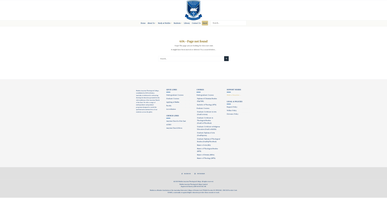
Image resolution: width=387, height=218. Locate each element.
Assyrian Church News (174, 128)
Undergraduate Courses (174, 95)
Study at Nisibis (164, 23)
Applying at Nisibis (172, 102)
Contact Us (196, 23)
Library (187, 23)
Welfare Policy (232, 110)
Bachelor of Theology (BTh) (206, 105)
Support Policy (232, 107)
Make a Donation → (234, 95)
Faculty (168, 106)
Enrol (205, 23)
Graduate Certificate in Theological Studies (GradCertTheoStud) (205, 120)
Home (143, 23)
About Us (151, 23)
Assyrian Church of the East (176, 121)
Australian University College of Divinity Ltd (188, 190)
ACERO (168, 125)
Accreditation (171, 109)
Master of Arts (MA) (204, 145)
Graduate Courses (172, 99)
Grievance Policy (232, 114)
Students (177, 23)
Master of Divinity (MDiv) (205, 155)
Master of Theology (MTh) (206, 158)
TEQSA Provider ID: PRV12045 (212, 190)
